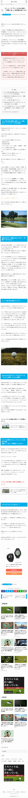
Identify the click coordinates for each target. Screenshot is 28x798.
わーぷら (14, 1)
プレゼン (20, 759)
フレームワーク (14, 759)
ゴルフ (15, 584)
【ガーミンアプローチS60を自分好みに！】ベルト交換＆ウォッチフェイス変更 (18, 491)
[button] (3, 591)
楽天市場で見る (14, 570)
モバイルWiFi (4, 761)
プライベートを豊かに (6, 14)
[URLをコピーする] (25, 591)
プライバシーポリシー (14, 793)
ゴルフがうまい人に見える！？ (12, 111)
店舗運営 (14, 761)
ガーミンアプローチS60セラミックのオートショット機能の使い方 (18, 426)
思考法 (19, 761)
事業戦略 (9, 761)
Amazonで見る (14, 573)
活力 (23, 761)
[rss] (14, 789)
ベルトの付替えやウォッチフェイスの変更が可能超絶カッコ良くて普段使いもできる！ (14, 108)
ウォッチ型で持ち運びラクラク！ (12, 100)
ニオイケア (8, 759)
